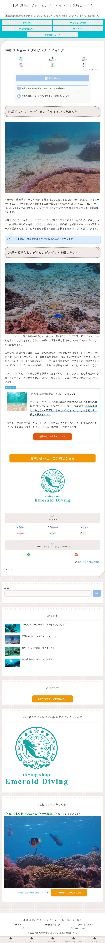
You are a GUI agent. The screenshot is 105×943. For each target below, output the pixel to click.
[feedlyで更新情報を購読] (29, 554)
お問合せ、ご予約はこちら (69, 892)
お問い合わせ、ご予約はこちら (52, 458)
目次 (51, 78)
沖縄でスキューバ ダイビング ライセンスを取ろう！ (44, 88)
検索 (6, 588)
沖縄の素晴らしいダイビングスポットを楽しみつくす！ (46, 96)
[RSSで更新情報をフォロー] (76, 554)
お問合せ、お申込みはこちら (52, 436)
